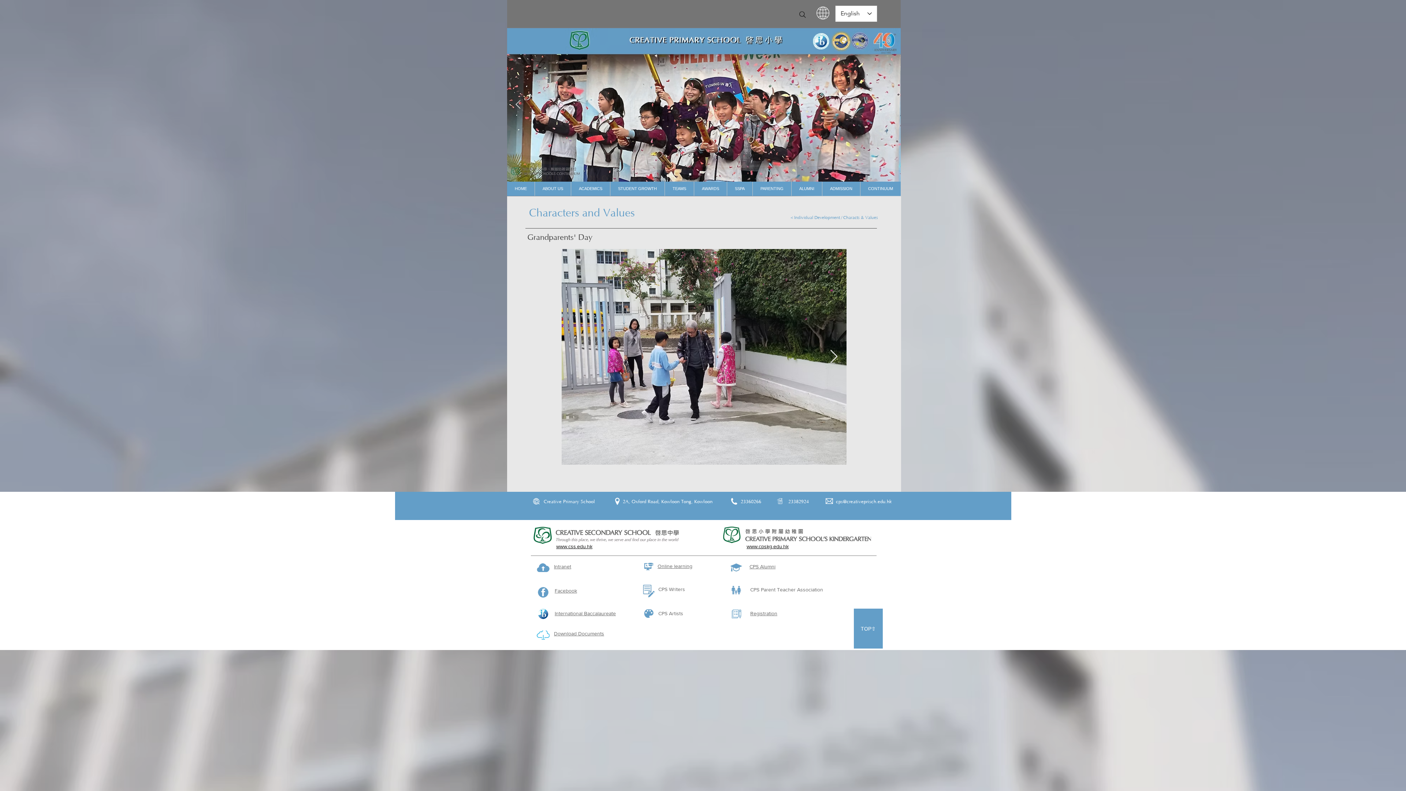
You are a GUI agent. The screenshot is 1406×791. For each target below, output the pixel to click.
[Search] (802, 14)
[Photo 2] (708, 174)
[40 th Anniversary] (690, 174)
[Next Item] (834, 357)
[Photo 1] (699, 174)
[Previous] (518, 105)
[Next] (889, 105)
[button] (553, 189)
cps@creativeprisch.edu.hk (864, 501)
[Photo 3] (718, 174)
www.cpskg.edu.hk (768, 546)
